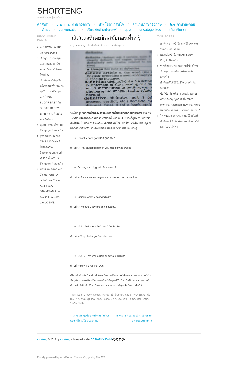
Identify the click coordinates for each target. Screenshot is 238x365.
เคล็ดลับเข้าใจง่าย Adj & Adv (176, 54)
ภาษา (128, 294)
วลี (77, 298)
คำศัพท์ (42, 24)
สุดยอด (91, 298)
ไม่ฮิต (82, 303)
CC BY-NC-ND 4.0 (101, 339)
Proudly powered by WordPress (54, 357)
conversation (68, 29)
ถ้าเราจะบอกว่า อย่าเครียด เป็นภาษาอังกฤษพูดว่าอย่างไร (51, 158)
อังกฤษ (107, 298)
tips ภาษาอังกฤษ (182, 24)
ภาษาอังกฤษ (139, 294)
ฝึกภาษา (118, 294)
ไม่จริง (73, 303)
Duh (79, 294)
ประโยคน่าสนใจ (111, 24)
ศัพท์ (83, 298)
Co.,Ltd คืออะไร (169, 60)
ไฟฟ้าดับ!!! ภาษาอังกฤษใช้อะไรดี (179, 115)
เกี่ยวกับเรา (177, 29)
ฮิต (114, 298)
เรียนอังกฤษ (135, 298)
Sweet (96, 294)
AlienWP (100, 357)
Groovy (87, 294)
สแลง (99, 298)
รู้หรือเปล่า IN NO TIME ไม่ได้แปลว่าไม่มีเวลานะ (50, 141)
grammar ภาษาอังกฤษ (73, 24)
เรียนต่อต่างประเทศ (102, 29)
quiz (128, 29)
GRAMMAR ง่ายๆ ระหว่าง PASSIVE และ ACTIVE (50, 196)
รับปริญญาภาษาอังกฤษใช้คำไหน (179, 65)
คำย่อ (46, 29)
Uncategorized (150, 29)
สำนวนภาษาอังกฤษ (147, 24)
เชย (125, 298)
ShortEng (59, 10)
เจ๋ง (119, 298)
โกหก (145, 298)
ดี (112, 294)
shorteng (80, 45)
